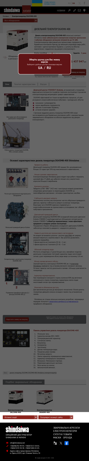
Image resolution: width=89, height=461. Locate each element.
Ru (49, 67)
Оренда (67, 437)
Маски (57, 437)
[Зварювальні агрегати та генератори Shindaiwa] (19, 429)
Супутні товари (62, 434)
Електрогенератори (65, 431)
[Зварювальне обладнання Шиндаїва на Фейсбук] (66, 443)
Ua (40, 67)
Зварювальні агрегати (66, 427)
